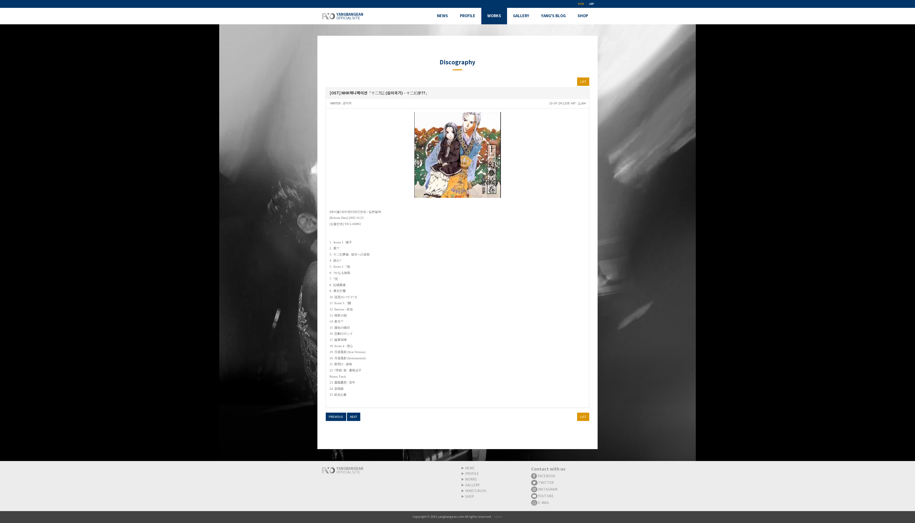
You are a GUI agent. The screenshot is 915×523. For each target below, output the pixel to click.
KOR (581, 3)
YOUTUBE (545, 496)
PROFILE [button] (467, 16)
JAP (591, 3)
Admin (498, 517)
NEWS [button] (442, 16)
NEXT (353, 417)
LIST (583, 82)
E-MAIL (543, 503)
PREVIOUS (336, 417)
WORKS (471, 480)
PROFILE (472, 474)
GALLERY (472, 485)
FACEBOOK (546, 476)
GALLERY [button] (521, 16)
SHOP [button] (583, 16)
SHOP (469, 497)
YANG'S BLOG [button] (553, 16)
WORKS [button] (494, 16)
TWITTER (546, 483)
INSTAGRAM (547, 490)
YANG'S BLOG (475, 491)
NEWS (469, 468)
